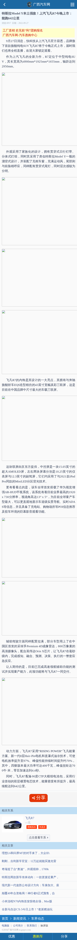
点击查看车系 (37, 837)
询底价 (42, 827)
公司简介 (18, 925)
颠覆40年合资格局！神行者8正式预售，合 (28, 893)
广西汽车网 (41, 4)
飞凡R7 (29, 818)
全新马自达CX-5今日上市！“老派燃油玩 (27, 909)
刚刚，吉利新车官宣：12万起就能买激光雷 (29, 861)
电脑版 (5, 925)
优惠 (11, 936)
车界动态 (37, 918)
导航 (72, 4)
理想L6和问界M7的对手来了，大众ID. (26, 853)
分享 (64, 936)
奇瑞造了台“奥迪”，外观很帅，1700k (25, 869)
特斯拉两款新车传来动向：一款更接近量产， (30, 877)
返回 (4, 4)
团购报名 (31, 827)
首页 (5, 918)
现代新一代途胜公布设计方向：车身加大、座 (30, 885)
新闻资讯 (19, 918)
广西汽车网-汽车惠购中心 (20, 35)
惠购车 (38, 936)
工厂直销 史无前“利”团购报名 (23, 30)
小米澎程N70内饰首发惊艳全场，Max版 (27, 901)
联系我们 (32, 925)
